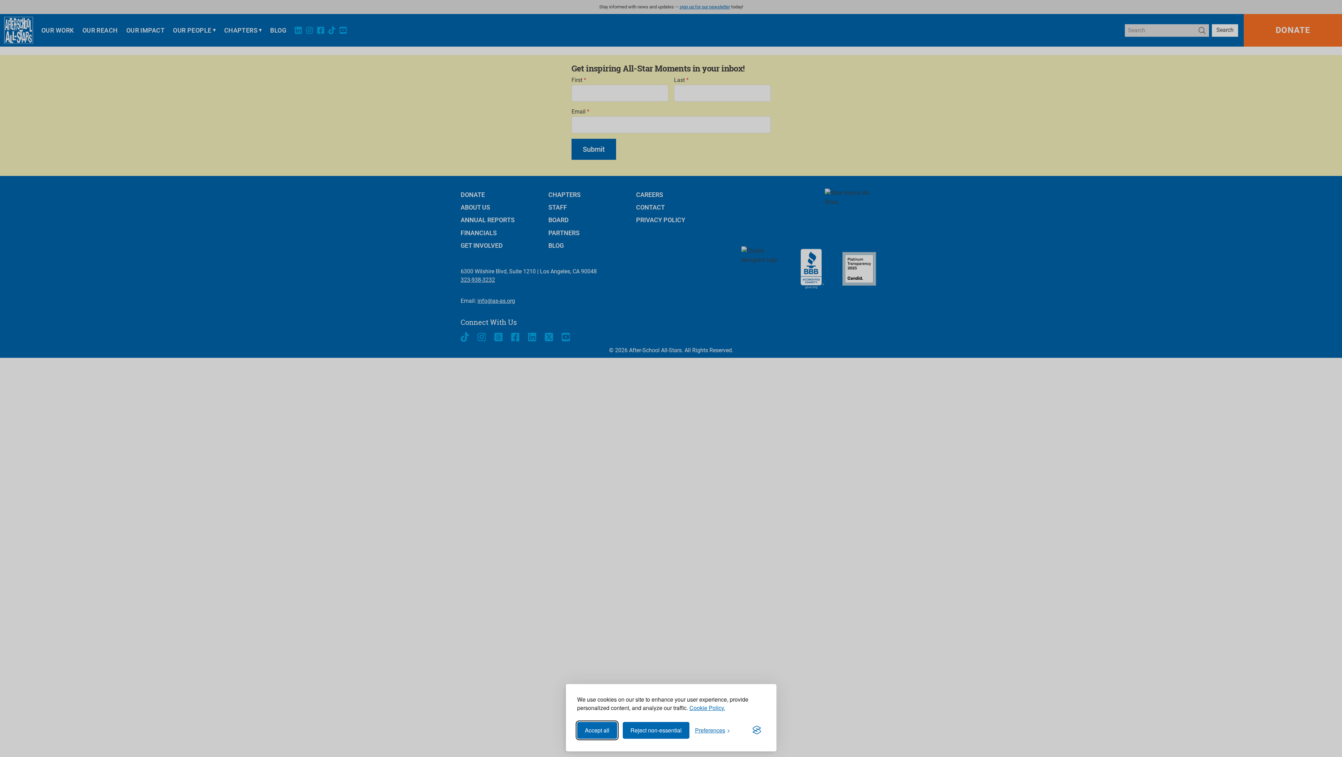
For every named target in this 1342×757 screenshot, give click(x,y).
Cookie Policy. (707, 708)
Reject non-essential (656, 730)
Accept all (597, 730)
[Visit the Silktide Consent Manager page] (756, 730)
